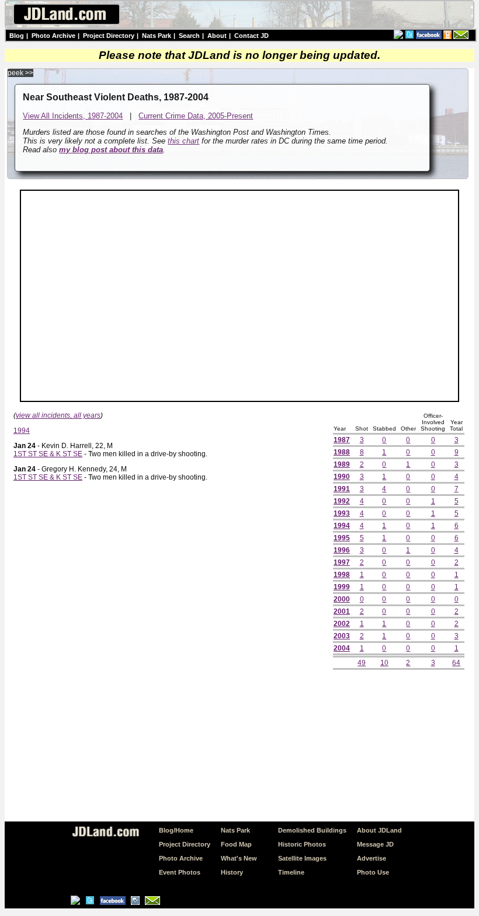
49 (361, 663)
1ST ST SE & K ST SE (47, 454)
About (217, 35)
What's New (239, 858)
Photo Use (373, 872)
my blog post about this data (111, 149)
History (232, 872)
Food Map (236, 844)
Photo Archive (53, 35)
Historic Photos (302, 844)
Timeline (291, 872)
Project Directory (108, 35)
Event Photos (179, 872)
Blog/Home (176, 830)
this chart (183, 141)
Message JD (375, 844)
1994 (21, 430)
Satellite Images (302, 858)
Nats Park (156, 35)
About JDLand (379, 830)
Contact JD (251, 35)
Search (189, 35)
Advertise (371, 858)
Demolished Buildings (312, 830)
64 (456, 663)
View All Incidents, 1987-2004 (73, 115)
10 (384, 663)
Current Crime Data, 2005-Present (195, 115)
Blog (16, 35)
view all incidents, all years (58, 415)
